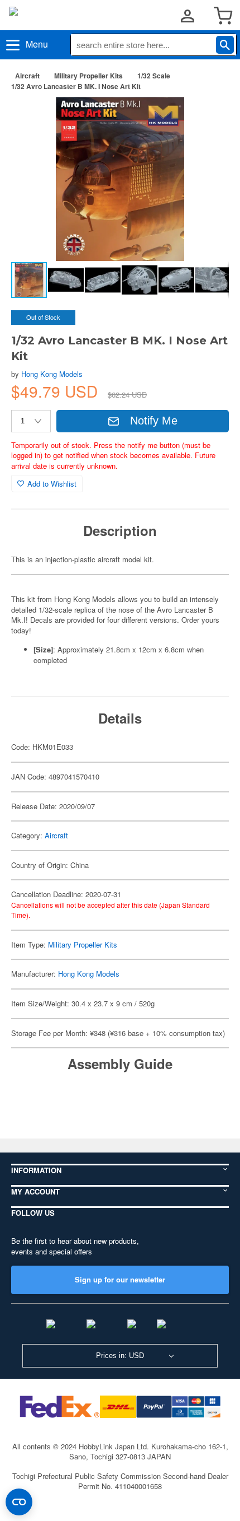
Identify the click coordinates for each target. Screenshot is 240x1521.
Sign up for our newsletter (120, 1279)
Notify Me (153, 420)
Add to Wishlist (51, 483)
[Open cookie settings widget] (19, 1502)
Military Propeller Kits (88, 76)
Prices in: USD (120, 1355)
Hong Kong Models (52, 373)
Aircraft (27, 76)
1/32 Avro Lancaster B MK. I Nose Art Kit (76, 86)
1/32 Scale (153, 76)
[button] (209, 117)
